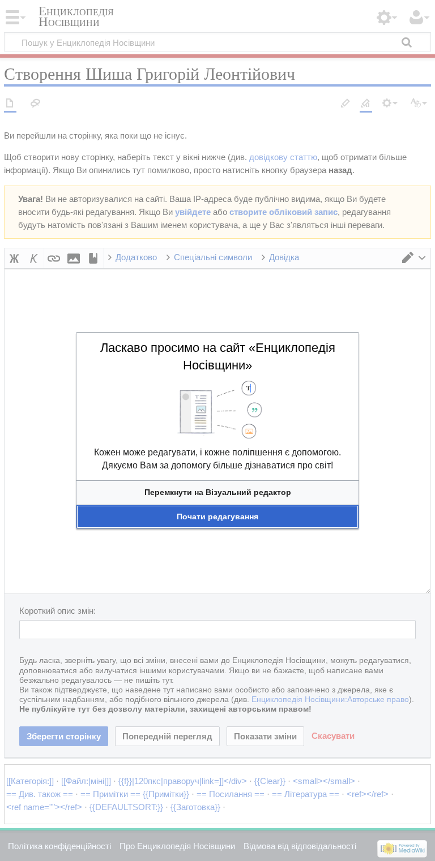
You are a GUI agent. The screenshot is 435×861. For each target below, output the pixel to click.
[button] (217, 492)
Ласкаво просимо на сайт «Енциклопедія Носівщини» (217, 356)
